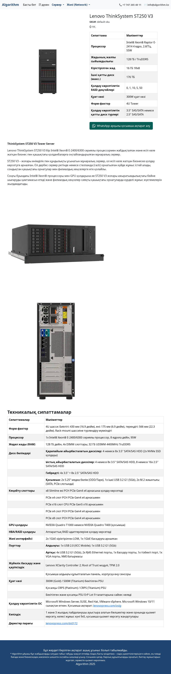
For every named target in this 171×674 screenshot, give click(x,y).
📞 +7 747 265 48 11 (130, 4)
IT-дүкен (44, 5)
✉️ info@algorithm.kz (156, 4)
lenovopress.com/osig (107, 605)
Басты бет (29, 5)
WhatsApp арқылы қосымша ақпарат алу (123, 126)
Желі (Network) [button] (77, 5)
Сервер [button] (57, 5)
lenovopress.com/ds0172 (61, 623)
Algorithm (10, 4)
